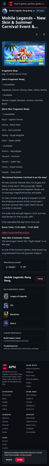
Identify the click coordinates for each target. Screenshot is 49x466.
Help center (30, 418)
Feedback (29, 428)
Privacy (5, 441)
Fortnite (29, 402)
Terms (4, 444)
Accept (20, 460)
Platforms (29, 372)
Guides (28, 383)
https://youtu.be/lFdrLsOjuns (15, 232)
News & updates (32, 379)
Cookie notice (25, 455)
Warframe (30, 409)
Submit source (31, 421)
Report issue (31, 425)
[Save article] (44, 34)
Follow (40, 279)
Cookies (5, 448)
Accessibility (30, 432)
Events (4, 405)
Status (4, 432)
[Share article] (37, 34)
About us (5, 418)
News (4, 398)
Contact (5, 428)
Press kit (5, 425)
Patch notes (30, 375)
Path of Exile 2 (31, 395)
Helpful (12, 267)
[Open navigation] (4, 3)
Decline (9, 460)
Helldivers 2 (30, 405)
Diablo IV (29, 398)
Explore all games (33, 368)
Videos (28, 386)
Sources (5, 421)
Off (24, 267)
